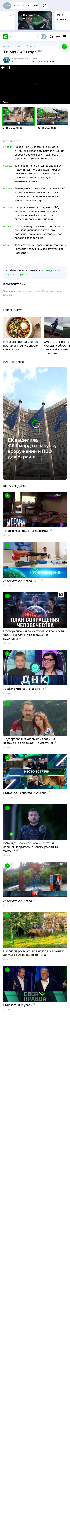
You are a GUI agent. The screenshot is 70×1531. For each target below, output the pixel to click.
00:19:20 (7, 245)
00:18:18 (7, 226)
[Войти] (58, 36)
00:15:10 (7, 207)
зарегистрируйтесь (18, 274)
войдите (51, 270)
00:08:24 (7, 189)
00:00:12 (7, 147)
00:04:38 (7, 166)
